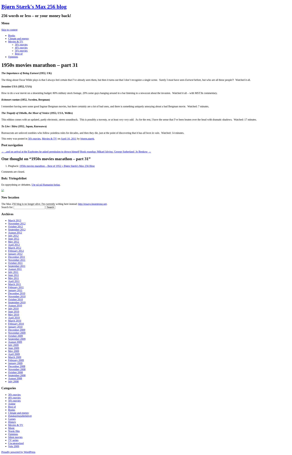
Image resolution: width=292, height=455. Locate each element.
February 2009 (16, 360)
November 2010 (17, 296)
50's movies (34, 138)
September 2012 (17, 229)
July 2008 (13, 381)
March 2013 (14, 220)
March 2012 (14, 247)
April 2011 (14, 281)
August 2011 (15, 269)
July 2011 (13, 272)
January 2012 (15, 253)
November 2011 (16, 260)
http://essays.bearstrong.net (92, 204)
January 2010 (15, 326)
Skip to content (9, 29)
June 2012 (13, 238)
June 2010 (13, 311)
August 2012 (15, 232)
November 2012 (17, 223)
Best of (18, 53)
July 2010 (13, 308)
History (12, 422)
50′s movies (21, 50)
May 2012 (13, 241)
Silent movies (15, 437)
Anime (11, 403)
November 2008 (17, 369)
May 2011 (13, 278)
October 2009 (15, 335)
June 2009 (13, 348)
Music (11, 428)
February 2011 (16, 287)
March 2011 (14, 284)
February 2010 (16, 323)
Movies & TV (15, 41)
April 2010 (14, 317)
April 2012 (14, 244)
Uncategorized (16, 443)
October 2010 (15, 299)
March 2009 (14, 357)
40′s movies (21, 47)
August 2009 (15, 342)
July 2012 (13, 235)
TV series (13, 440)
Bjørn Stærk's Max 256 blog (34, 7)
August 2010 (15, 305)
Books (11, 35)
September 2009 (17, 339)
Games (12, 419)
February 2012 (16, 250)
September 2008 (17, 375)
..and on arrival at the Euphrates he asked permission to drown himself (40, 151)
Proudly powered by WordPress (18, 452)
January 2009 (15, 363)
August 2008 (15, 378)
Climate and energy (18, 38)
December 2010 (16, 293)
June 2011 (13, 275)
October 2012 (15, 226)
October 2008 (15, 372)
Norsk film (14, 431)
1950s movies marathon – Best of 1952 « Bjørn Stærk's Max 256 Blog (57, 166)
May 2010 (13, 314)
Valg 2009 (13, 446)
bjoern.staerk (87, 138)
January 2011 (15, 290)
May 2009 (13, 351)
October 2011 (15, 263)
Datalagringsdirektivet (20, 415)
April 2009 (14, 354)
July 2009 (13, 345)
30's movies (14, 394)
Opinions (13, 56)
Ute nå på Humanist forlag (46, 184)
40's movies (14, 397)
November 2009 (17, 332)
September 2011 (16, 266)
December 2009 (16, 329)
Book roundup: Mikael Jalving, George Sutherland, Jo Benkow (115, 151)
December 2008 (16, 366)
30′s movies (21, 44)
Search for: (7, 207)
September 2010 (17, 302)
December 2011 (16, 257)
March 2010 (14, 320)
